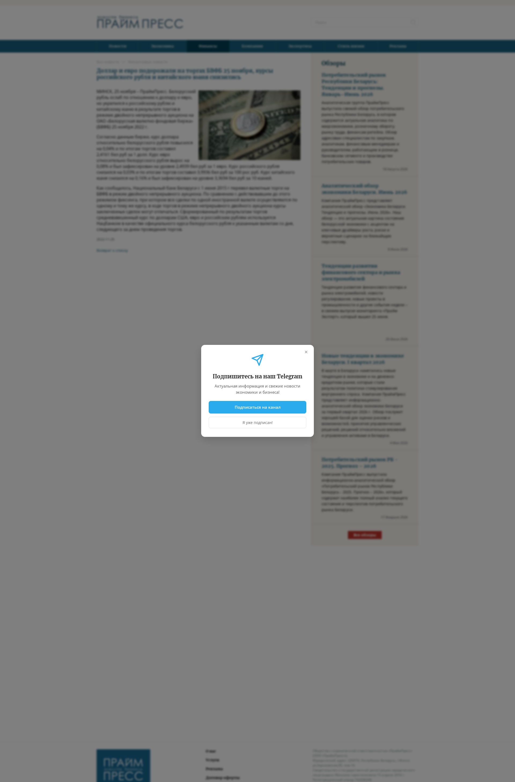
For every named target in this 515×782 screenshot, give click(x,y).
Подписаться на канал (258, 407)
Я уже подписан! (257, 422)
